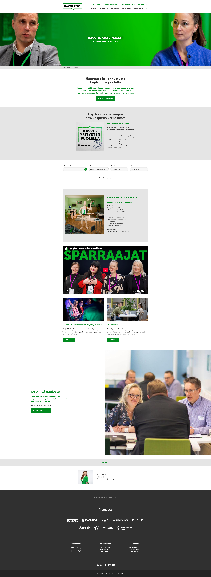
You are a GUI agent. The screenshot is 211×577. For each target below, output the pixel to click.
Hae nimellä (68, 166)
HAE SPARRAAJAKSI (105, 98)
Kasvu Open (126, 8)
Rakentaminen (116, 169)
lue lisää (69, 340)
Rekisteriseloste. (111, 573)
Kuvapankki (135, 551)
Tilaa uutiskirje (105, 551)
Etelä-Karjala (135, 169)
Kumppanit (103, 8)
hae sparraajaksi (41, 411)
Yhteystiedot (105, 547)
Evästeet (120, 573)
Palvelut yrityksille (135, 547)
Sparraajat (115, 8)
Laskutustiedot (105, 549)
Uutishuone (138, 8)
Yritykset (92, 8)
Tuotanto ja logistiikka (97, 169)
